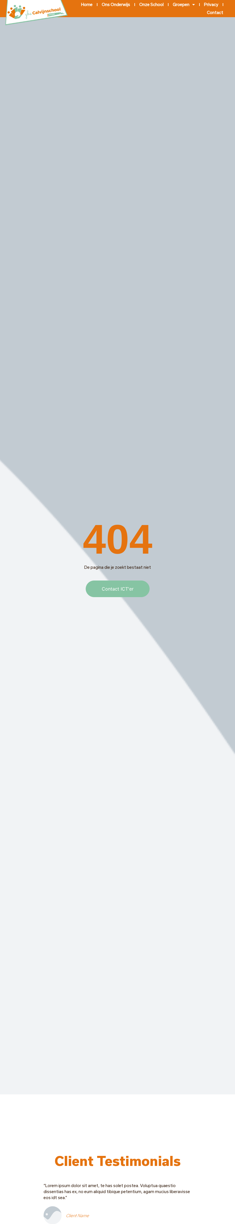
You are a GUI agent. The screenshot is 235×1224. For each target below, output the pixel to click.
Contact (215, 12)
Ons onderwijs (116, 4)
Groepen (181, 4)
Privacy (211, 4)
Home (87, 4)
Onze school (151, 4)
